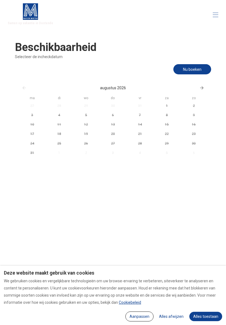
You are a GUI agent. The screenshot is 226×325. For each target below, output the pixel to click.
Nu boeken (192, 69)
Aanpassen (139, 316)
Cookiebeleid (130, 302)
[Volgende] (201, 88)
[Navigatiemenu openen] (215, 15)
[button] (32, 105)
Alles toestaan (205, 316)
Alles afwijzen (171, 316)
